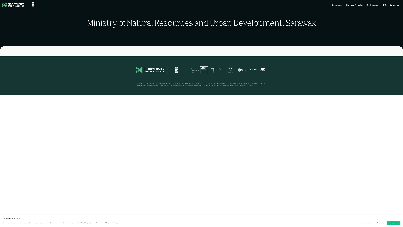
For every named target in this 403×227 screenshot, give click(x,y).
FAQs (385, 5)
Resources (374, 5)
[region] (201, 221)
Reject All (380, 223)
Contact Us (394, 5)
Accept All (393, 223)
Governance (337, 5)
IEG (366, 5)
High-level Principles (354, 5)
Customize (366, 223)
